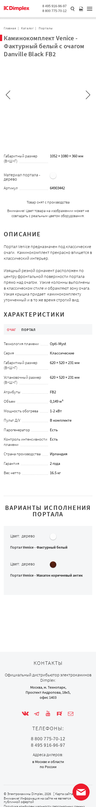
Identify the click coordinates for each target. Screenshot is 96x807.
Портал (38, 547)
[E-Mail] (70, 713)
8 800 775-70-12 (54, 11)
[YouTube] (48, 713)
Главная (10, 28)
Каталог (27, 28)
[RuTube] (59, 713)
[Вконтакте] (25, 713)
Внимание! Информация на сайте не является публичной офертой (37, 800)
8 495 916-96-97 (54, 6)
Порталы (46, 28)
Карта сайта (64, 794)
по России (48, 766)
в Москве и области (48, 761)
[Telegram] (36, 713)
